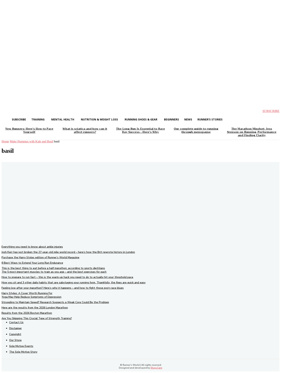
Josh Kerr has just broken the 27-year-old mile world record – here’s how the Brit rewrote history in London (68, 252)
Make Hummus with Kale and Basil (31, 141)
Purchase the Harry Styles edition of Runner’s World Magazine (40, 257)
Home (5, 141)
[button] (7, 111)
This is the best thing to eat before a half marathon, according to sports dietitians (53, 268)
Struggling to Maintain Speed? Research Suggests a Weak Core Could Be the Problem (55, 302)
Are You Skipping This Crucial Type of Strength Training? (37, 318)
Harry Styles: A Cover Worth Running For (27, 293)
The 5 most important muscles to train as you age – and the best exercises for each (54, 272)
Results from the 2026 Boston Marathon (27, 313)
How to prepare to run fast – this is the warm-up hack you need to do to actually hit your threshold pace (67, 277)
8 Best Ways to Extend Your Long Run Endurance (32, 263)
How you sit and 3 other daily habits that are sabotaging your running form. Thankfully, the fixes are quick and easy (73, 282)
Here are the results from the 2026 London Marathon (35, 307)
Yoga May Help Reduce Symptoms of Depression (31, 297)
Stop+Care (156, 367)
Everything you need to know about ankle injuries (32, 247)
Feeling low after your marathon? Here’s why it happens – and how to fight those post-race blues (63, 288)
